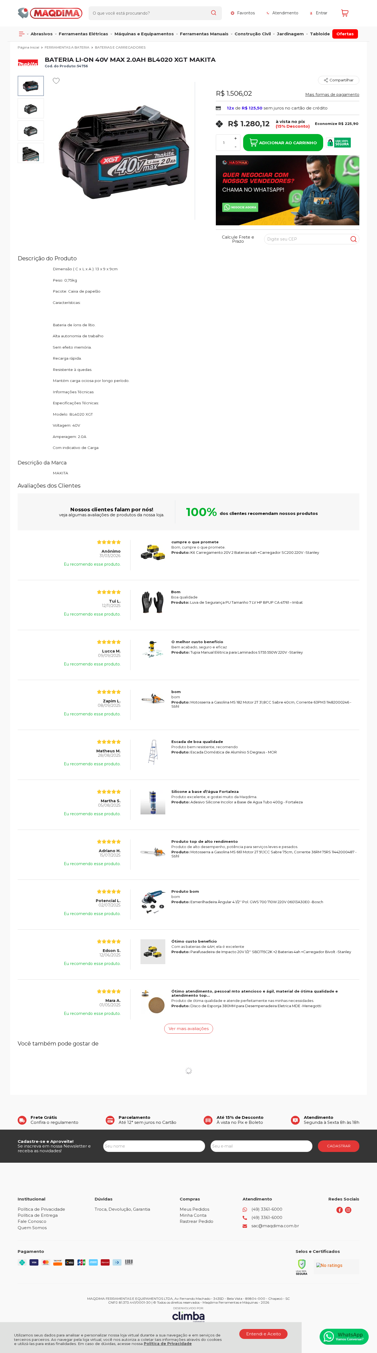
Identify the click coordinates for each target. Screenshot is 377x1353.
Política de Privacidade (168, 1343)
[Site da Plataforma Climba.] (188, 1314)
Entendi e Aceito (263, 1333)
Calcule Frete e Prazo (238, 239)
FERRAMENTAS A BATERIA (67, 47)
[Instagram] (348, 1211)
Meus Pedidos (194, 1209)
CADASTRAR (339, 1146)
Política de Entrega (38, 1215)
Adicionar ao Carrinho (288, 142)
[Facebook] (339, 1211)
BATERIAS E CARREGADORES (120, 47)
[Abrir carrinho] (348, 13)
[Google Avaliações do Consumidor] (336, 1266)
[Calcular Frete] (354, 239)
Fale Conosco (32, 1221)
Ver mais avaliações (189, 1028)
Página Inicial (29, 47)
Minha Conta (193, 1215)
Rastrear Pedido (196, 1221)
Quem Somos (32, 1227)
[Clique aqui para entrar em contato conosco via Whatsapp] (344, 1337)
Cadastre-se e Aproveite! (45, 1141)
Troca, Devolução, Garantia (122, 1209)
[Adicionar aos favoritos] (56, 81)
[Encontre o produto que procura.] (213, 13)
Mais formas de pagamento (332, 94)
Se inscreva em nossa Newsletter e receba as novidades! (54, 1148)
